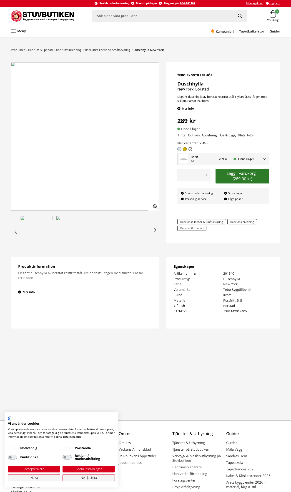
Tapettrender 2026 (241, 469)
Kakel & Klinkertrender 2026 (248, 475)
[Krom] (179, 149)
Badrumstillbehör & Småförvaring (107, 50)
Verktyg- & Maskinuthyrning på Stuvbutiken (196, 458)
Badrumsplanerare (187, 467)
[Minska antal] (181, 175)
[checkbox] (12, 448)
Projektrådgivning (186, 486)
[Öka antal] (207, 175)
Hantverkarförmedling (189, 473)
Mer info (188, 108)
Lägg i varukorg (242, 176)
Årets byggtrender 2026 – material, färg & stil (246, 484)
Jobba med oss (130, 462)
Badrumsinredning (68, 50)
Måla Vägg (234, 449)
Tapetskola (234, 462)
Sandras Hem (236, 456)
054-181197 (187, 3)
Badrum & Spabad (40, 50)
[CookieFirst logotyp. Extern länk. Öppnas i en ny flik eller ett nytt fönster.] (9, 419)
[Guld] (185, 149)
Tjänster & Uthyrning (188, 442)
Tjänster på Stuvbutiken (190, 449)
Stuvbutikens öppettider (137, 456)
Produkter (18, 50)
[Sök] (240, 16)
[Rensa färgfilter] (190, 149)
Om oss (125, 442)
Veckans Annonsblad (135, 449)
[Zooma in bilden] (153, 205)
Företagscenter (184, 480)
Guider (231, 442)
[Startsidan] (42, 16)
